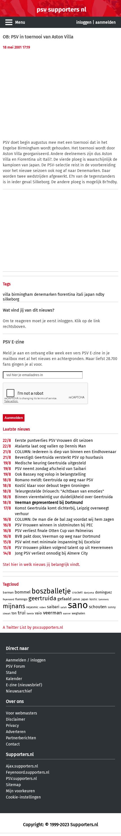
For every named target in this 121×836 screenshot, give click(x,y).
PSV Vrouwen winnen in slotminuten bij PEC (54, 525)
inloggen (83, 22)
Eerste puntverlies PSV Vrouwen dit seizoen (54, 440)
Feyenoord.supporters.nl (27, 772)
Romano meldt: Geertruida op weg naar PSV (54, 480)
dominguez (103, 592)
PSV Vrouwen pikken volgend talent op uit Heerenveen (64, 547)
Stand (11, 672)
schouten (98, 606)
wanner (67, 613)
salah (63, 607)
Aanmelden (16, 660)
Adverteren (16, 731)
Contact (13, 744)
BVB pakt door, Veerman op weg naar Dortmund (57, 536)
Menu (20, 22)
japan (89, 294)
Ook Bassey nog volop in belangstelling (50, 474)
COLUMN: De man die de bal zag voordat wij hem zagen (64, 519)
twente (30, 613)
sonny (112, 607)
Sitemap (13, 784)
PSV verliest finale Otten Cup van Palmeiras (54, 530)
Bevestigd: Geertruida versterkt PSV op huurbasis (59, 457)
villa (6, 294)
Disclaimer (15, 719)
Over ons (15, 701)
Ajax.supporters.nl (22, 766)
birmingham (22, 294)
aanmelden (105, 22)
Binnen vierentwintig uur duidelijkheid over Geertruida (64, 497)
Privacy (12, 725)
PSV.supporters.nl (21, 778)
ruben (42, 607)
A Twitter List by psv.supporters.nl (33, 627)
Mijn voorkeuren (20, 791)
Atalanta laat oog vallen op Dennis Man (50, 446)
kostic (93, 599)
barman (8, 592)
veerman (52, 613)
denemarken (45, 294)
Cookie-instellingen (23, 797)
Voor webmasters (21, 713)
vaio (38, 613)
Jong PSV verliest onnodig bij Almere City (51, 553)
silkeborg (11, 299)
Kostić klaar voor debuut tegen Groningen (52, 485)
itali (79, 294)
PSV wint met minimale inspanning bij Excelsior (57, 542)
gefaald (64, 598)
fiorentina (66, 294)
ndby (100, 294)
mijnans (14, 606)
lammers (103, 599)
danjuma (89, 592)
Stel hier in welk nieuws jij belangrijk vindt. (41, 564)
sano (78, 605)
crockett (77, 592)
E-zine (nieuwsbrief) (24, 685)
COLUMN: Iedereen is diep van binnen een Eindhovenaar (65, 451)
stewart (6, 613)
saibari (53, 607)
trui (22, 613)
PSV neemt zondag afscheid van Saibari (50, 468)
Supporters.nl (20, 754)
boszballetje (51, 591)
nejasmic (32, 607)
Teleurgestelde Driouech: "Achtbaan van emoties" (59, 491)
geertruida (42, 598)
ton (14, 613)
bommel (22, 592)
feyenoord (8, 599)
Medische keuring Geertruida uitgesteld (50, 463)
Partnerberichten (21, 738)
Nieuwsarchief (19, 691)
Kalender (14, 678)
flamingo (21, 599)
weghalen (78, 613)
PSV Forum (15, 666)
